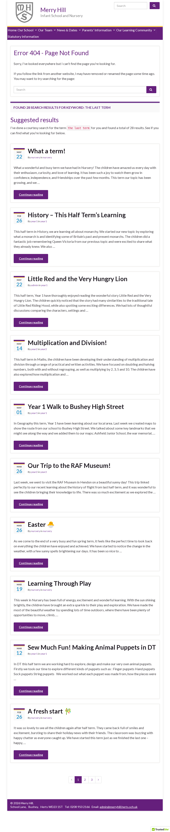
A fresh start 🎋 (50, 711)
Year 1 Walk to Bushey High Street (76, 406)
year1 (34, 221)
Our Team (45, 30)
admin (34, 285)
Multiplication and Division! (67, 342)
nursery (35, 157)
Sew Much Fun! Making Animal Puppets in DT (92, 647)
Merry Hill (53, 9)
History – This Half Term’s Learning (77, 214)
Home (12, 30)
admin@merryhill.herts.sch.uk (118, 807)
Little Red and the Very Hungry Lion (78, 278)
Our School (25, 30)
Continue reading (31, 194)
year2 (34, 349)
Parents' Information (97, 30)
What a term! (47, 151)
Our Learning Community (134, 30)
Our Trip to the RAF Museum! (69, 465)
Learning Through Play (59, 583)
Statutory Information (23, 36)
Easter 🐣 (41, 524)
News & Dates (67, 30)
